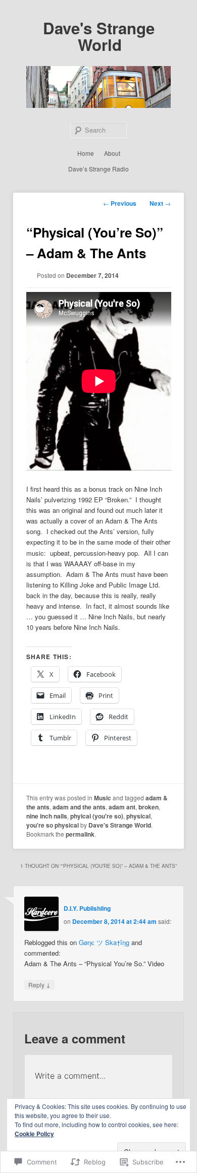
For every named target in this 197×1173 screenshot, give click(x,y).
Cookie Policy (34, 1133)
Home (85, 153)
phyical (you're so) (96, 815)
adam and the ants (79, 806)
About (112, 153)
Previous (119, 203)
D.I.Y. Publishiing (87, 908)
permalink (80, 834)
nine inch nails (46, 815)
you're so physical (52, 825)
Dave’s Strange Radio (98, 168)
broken (148, 806)
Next (160, 203)
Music (102, 797)
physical (138, 815)
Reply (39, 984)
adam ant (122, 806)
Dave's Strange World (99, 36)
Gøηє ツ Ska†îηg (104, 942)
